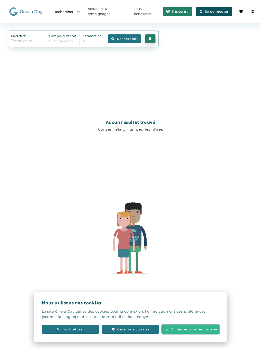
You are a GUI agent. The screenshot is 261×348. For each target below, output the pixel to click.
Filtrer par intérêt (61, 41)
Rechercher (63, 12)
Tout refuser (73, 329)
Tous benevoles (142, 11)
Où (85, 41)
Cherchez (18, 36)
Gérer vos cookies (133, 329)
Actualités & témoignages (99, 11)
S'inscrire (180, 12)
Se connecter (217, 12)
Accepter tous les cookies (194, 329)
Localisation (92, 36)
